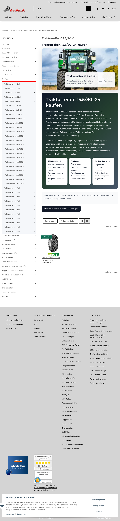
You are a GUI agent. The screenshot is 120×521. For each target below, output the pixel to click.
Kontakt (113, 2)
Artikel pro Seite (67, 221)
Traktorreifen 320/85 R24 (14, 132)
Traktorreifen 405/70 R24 (14, 149)
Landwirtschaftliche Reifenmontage (97, 336)
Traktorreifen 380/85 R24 (14, 145)
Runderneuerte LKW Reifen (72, 444)
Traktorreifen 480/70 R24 (14, 171)
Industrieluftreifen (69, 328)
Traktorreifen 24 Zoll (12, 101)
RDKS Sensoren (8, 283)
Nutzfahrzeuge (68, 386)
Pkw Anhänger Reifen (10, 66)
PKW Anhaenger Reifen (71, 345)
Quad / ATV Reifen (9, 292)
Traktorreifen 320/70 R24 (14, 127)
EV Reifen (65, 320)
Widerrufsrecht (40, 336)
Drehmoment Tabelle (98, 327)
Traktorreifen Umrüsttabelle (101, 358)
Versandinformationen (14, 324)
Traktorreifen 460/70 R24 (14, 166)
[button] (97, 9)
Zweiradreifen (7, 288)
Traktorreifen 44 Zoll (12, 223)
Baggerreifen (67, 420)
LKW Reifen (6, 70)
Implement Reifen (9, 244)
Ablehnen (98, 512)
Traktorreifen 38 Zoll (12, 214)
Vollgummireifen (68, 366)
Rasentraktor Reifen (9, 253)
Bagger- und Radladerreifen (13, 270)
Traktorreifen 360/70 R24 (14, 140)
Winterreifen (67, 374)
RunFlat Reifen (67, 349)
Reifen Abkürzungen (98, 362)
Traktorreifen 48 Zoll (12, 231)
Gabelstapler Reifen (9, 262)
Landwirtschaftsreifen (10, 236)
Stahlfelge (66, 432)
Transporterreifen (69, 382)
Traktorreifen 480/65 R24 (14, 175)
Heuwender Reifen (9, 240)
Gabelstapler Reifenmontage (101, 331)
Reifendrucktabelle (97, 366)
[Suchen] (88, 8)
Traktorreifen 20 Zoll (12, 92)
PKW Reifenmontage (98, 375)
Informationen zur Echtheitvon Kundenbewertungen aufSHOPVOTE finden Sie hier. (45, 487)
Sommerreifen (67, 370)
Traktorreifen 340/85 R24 (14, 136)
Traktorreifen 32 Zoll (12, 201)
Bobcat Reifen (7, 257)
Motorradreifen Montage (99, 346)
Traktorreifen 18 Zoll (12, 88)
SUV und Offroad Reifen (71, 361)
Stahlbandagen (68, 357)
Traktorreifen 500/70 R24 (14, 179)
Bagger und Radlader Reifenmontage (98, 321)
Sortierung (49, 221)
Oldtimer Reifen (8, 61)
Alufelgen (5, 44)
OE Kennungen (68, 336)
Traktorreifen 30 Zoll (12, 197)
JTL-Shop (108, 518)
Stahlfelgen (6, 279)
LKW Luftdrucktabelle (98, 341)
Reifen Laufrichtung (98, 379)
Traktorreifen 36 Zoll (12, 210)
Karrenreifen (67, 415)
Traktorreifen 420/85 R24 (14, 158)
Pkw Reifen (6, 48)
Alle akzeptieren (98, 500)
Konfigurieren (98, 506)
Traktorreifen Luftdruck (99, 354)
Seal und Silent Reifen (70, 353)
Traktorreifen (7, 79)
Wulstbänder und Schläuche (13, 275)
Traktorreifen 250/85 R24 (14, 123)
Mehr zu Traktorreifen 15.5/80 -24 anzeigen (61, 209)
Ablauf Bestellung (97, 383)
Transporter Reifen (9, 57)
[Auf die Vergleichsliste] (54, 237)
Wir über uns (11, 328)
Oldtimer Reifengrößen (99, 350)
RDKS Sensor (67, 424)
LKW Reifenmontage (98, 370)
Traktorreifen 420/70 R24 (14, 153)
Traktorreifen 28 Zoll (12, 192)
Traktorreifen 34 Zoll (12, 205)
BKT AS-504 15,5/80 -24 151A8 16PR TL (51, 259)
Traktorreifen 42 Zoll (12, 218)
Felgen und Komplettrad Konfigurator (62, 2)
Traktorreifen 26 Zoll (12, 188)
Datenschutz (21, 514)
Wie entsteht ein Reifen (71, 436)
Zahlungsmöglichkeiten (15, 320)
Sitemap (37, 328)
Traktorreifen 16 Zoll (12, 84)
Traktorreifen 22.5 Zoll (12, 97)
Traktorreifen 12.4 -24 (13, 110)
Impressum (10, 514)
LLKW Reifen (7, 74)
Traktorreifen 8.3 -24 (13, 105)
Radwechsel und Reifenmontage (94, 2)
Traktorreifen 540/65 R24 (14, 184)
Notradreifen (7, 296)
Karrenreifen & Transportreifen (14, 266)
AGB (35, 324)
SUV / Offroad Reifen (10, 53)
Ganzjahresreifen (68, 378)
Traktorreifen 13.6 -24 (13, 114)
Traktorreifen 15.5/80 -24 (14, 118)
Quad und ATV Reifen (70, 448)
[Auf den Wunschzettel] (60, 237)
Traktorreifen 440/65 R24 (14, 162)
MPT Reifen (6, 249)
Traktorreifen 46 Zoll (12, 227)
